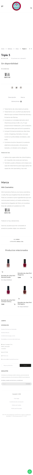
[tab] (12, 97)
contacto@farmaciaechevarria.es (10, 359)
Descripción (12, 97)
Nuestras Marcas (5, 332)
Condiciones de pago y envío (8, 335)
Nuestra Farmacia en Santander (8, 329)
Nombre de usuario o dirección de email (11, 435)
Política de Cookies (16, 405)
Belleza (10, 49)
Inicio (2, 49)
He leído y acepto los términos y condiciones (12, 380)
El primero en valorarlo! (18, 58)
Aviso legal (16, 398)
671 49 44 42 (5, 355)
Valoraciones (16, 101)
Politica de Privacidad (16, 408)
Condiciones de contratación (16, 401)
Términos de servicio (17, 416)
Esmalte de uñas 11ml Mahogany (25, 303)
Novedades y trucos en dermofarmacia (10, 339)
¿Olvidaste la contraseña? (24, 471)
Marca (23, 97)
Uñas (17, 49)
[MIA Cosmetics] (7, 75)
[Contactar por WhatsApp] (30, 471)
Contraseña (3, 444)
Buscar (25, 365)
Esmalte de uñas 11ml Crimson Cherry (8, 300)
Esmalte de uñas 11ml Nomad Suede (8, 276)
